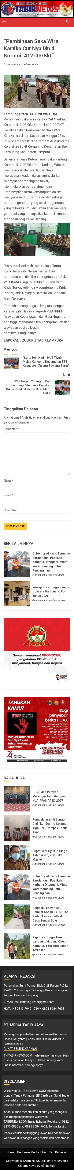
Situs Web (10, 510)
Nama (8, 480)
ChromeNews (27, 1166)
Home (10, 1152)
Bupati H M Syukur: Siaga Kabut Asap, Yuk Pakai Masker (49, 855)
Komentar (11, 429)
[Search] (67, 21)
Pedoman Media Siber (32, 1152)
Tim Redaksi (57, 1152)
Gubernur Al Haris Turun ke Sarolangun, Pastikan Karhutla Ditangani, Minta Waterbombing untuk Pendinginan (51, 562)
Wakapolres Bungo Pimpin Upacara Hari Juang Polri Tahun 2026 (50, 591)
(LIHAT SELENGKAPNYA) (20, 1048)
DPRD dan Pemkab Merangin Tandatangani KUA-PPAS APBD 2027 (48, 796)
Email (8, 495)
